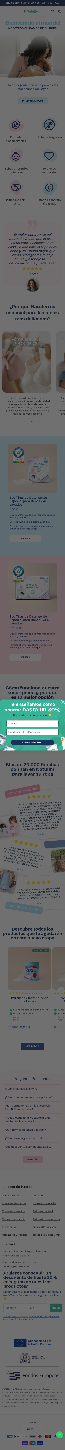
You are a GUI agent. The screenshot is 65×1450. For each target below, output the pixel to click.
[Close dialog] (63, 702)
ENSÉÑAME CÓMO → (32, 742)
